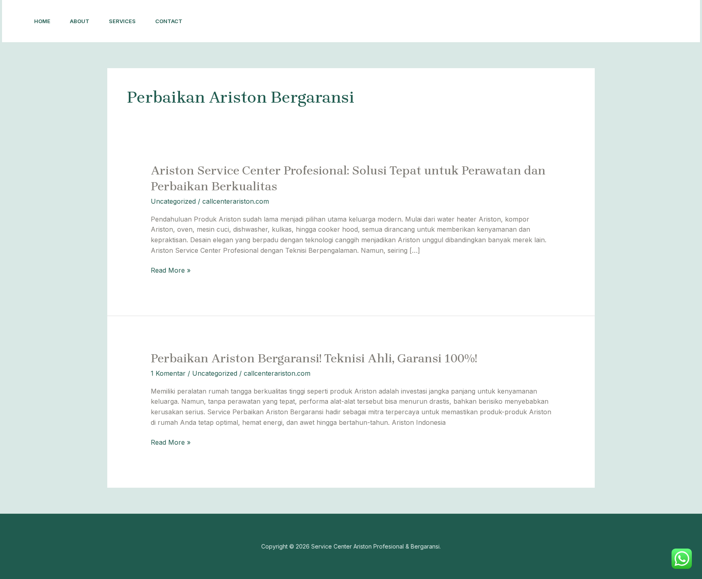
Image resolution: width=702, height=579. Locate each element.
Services (122, 21)
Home (42, 21)
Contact (168, 21)
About (79, 21)
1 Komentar (168, 373)
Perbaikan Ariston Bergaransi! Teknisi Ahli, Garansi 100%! (314, 358)
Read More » (171, 270)
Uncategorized (173, 201)
